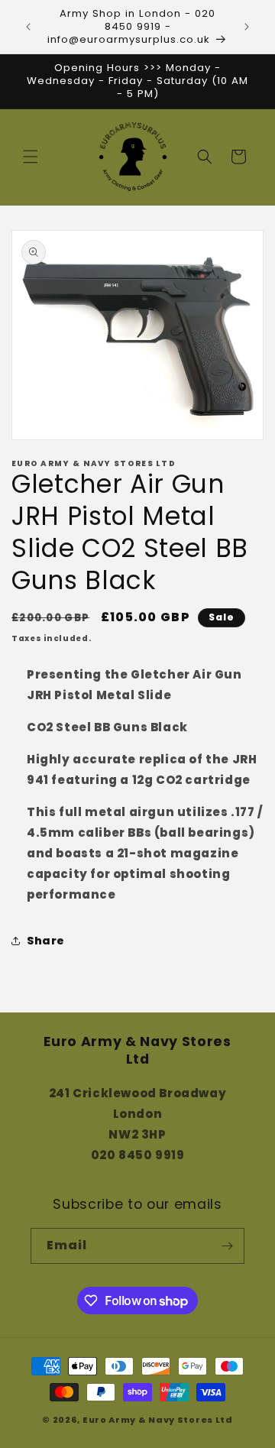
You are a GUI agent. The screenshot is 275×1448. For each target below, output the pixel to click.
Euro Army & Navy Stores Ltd (157, 1420)
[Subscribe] (227, 1246)
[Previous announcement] (28, 27)
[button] (30, 156)
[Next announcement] (247, 27)
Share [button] (46, 940)
